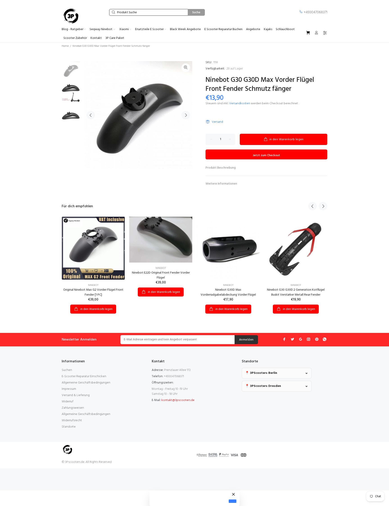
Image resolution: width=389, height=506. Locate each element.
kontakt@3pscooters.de (177, 400)
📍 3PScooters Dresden (263, 386)
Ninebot (93, 285)
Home (65, 46)
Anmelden (246, 339)
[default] (232, 501)
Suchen (67, 370)
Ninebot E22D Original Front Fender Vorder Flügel (161, 275)
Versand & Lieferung (76, 395)
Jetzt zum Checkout (266, 155)
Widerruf (67, 401)
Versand (217, 122)
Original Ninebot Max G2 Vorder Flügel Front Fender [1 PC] (93, 292)
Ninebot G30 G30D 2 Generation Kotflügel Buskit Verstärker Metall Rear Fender (296, 292)
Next (185, 115)
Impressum (69, 389)
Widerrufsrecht (72, 420)
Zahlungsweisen (73, 407)
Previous (90, 115)
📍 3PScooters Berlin (261, 373)
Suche (196, 12)
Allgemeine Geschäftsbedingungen (86, 382)
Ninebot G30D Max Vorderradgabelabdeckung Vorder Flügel (228, 292)
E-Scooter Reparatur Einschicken (84, 376)
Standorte (69, 426)
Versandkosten (239, 103)
